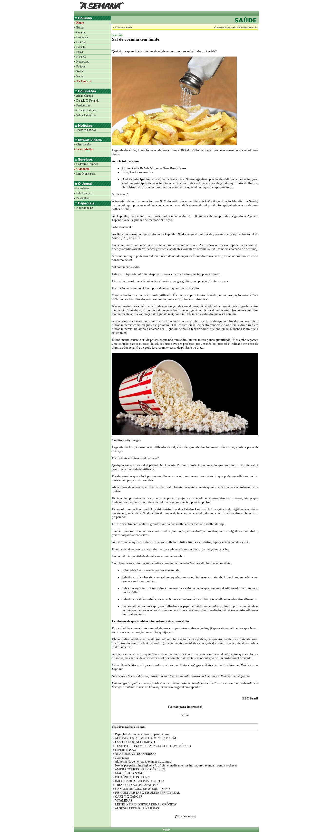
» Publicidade (82, 198)
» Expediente (81, 188)
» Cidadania (81, 169)
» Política (79, 66)
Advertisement (121, 227)
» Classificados (83, 144)
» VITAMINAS (122, 800)
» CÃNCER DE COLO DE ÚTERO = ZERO (141, 789)
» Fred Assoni (82, 105)
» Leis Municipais (84, 173)
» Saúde (78, 71)
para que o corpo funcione (215, 187)
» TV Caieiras (82, 81)
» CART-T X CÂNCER (127, 796)
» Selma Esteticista (85, 115)
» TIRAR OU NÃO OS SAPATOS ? (135, 785)
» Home (79, 22)
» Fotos (78, 52)
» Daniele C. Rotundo (86, 100)
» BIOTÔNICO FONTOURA (131, 777)
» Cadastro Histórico (86, 164)
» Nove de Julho (83, 208)
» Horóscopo (81, 61)
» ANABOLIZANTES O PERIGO (134, 753)
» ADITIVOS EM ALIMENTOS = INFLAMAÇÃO (144, 738)
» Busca (78, 27)
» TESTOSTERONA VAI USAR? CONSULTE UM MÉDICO (151, 746)
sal (126, 179)
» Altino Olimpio (84, 95)
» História (80, 56)
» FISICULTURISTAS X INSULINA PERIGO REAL (146, 792)
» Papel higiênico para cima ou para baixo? (140, 734)
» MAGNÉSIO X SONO (127, 773)
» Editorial (80, 42)
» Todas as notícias (85, 130)
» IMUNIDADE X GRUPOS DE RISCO (138, 781)
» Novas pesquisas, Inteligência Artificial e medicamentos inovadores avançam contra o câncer (174, 765)
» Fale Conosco (83, 193)
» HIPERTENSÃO (124, 750)
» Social (78, 76)
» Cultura (79, 32)
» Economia (81, 37)
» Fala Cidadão (83, 149)
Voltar (166, 829)
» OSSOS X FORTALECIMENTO (134, 742)
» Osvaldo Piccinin (85, 110)
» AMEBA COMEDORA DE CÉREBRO (138, 769)
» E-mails (79, 47)
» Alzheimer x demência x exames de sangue (141, 761)
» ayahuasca (120, 757)
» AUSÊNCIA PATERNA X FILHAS (135, 808)
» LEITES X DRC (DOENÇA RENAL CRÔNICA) (144, 804)
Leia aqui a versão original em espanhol (174, 687)
